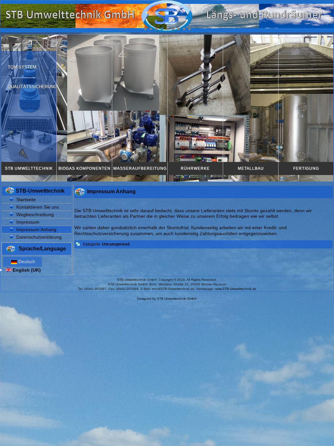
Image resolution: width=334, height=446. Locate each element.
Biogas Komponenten (84, 168)
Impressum (27, 222)
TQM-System (22, 67)
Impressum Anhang (36, 229)
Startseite (26, 199)
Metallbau (251, 168)
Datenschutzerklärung (39, 237)
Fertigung (306, 168)
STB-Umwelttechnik (40, 191)
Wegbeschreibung (35, 214)
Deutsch (26, 261)
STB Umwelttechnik (29, 168)
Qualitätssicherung (32, 86)
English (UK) (26, 270)
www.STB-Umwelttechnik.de (235, 289)
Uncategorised (115, 244)
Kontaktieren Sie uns (37, 207)
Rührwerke (195, 168)
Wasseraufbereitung (140, 168)
